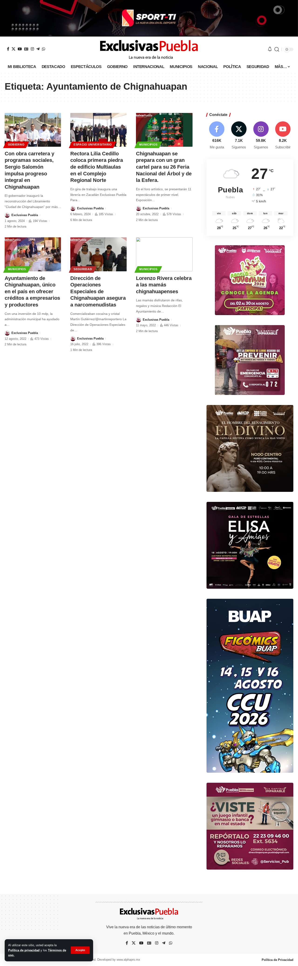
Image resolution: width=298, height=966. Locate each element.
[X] (13, 49)
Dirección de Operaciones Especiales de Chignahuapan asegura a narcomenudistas (98, 291)
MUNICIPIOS (148, 144)
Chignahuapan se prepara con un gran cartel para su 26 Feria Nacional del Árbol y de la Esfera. (164, 167)
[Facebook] (8, 49)
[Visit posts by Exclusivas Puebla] (7, 215)
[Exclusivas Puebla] (149, 49)
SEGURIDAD (83, 269)
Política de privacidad (24, 950)
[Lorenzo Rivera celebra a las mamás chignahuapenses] (164, 254)
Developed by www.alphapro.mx (118, 959)
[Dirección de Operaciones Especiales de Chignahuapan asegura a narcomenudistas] (98, 254)
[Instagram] (32, 49)
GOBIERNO (16, 144)
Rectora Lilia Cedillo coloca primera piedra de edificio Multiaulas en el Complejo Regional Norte (96, 167)
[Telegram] (38, 49)
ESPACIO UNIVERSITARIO (93, 144)
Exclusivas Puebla (24, 215)
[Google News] (26, 49)
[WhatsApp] (43, 49)
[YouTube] (20, 49)
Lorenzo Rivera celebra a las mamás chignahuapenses (164, 284)
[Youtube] (282, 135)
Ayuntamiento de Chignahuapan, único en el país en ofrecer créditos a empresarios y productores (32, 291)
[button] (80, 950)
